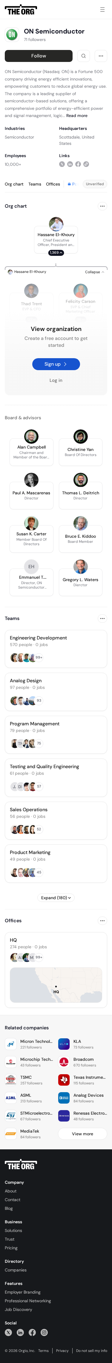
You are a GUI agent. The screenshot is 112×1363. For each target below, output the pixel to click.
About (10, 1191)
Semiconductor (19, 137)
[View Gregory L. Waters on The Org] (80, 566)
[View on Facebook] (78, 164)
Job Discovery (18, 1309)
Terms (43, 1350)
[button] (56, 239)
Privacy (62, 1350)
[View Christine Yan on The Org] (80, 436)
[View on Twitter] (62, 164)
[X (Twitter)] (8, 1332)
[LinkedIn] (20, 1332)
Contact (12, 1199)
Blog (9, 1208)
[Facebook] (32, 1332)
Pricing (11, 1247)
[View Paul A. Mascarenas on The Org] (31, 479)
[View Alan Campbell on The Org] (31, 436)
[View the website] (86, 164)
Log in (56, 380)
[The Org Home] (21, 9)
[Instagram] (44, 1332)
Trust (9, 1239)
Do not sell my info (91, 1350)
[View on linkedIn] (70, 164)
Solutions (13, 1230)
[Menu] (102, 9)
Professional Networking (28, 1300)
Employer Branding (23, 1292)
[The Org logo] (21, 1164)
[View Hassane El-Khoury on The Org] (56, 224)
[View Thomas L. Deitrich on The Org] (80, 479)
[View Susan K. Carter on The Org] (31, 523)
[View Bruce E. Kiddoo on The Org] (80, 523)
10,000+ (13, 164)
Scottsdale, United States (76, 140)
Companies (16, 1270)
